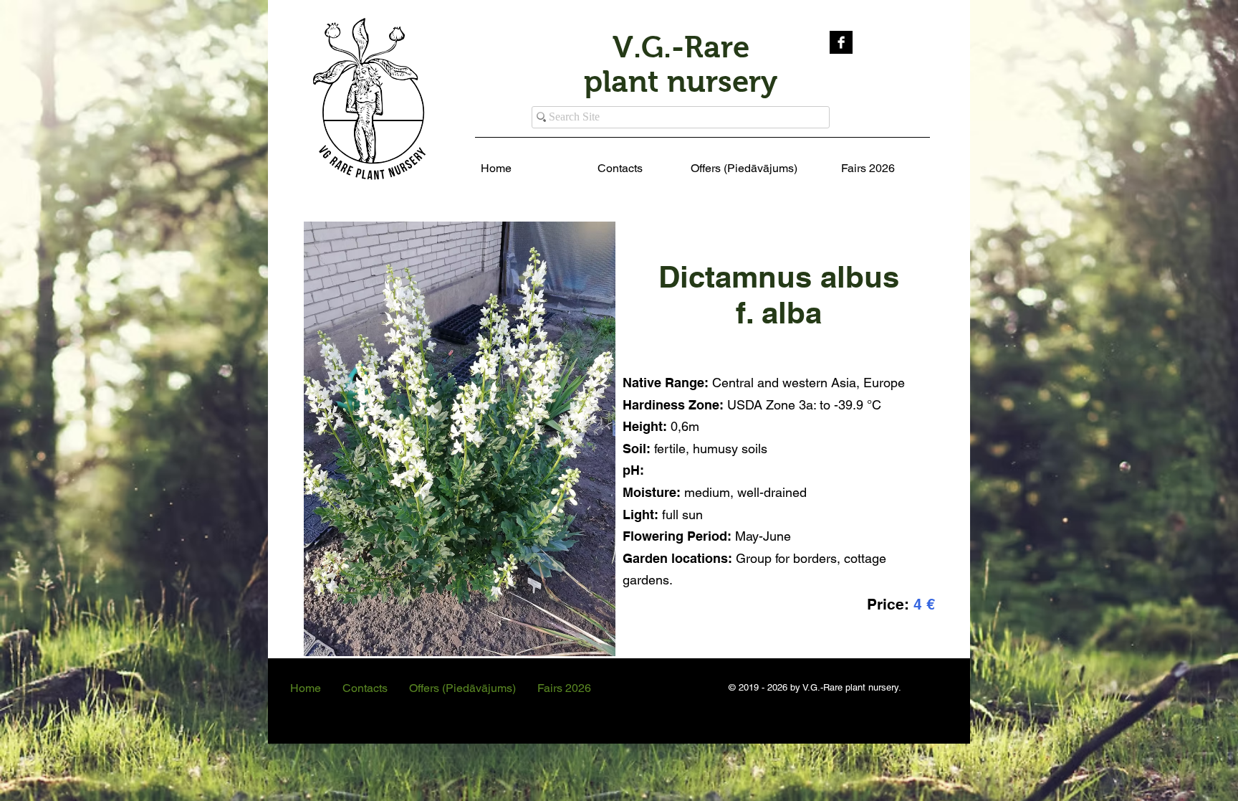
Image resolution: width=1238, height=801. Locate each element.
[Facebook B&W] (841, 42)
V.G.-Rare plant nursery (680, 64)
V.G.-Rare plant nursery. (851, 687)
